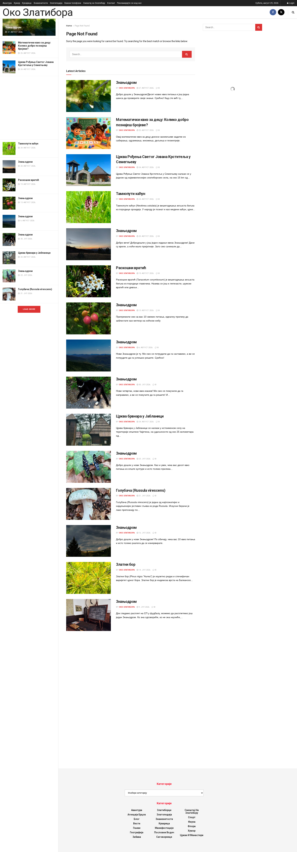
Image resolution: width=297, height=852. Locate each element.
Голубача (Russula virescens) (35, 289)
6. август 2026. (145, 347)
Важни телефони (72, 3)
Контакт (111, 3)
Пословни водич (164, 832)
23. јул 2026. (144, 459)
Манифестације (164, 828)
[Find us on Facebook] (273, 12)
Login (291, 3)
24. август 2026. (146, 167)
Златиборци (164, 810)
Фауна (191, 821)
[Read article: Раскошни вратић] (88, 281)
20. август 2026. (146, 236)
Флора (192, 826)
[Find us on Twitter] (281, 12)
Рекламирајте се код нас (129, 3)
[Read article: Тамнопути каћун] (88, 207)
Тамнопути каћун (28, 143)
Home (69, 26)
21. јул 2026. (144, 496)
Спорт (191, 817)
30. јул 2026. (144, 384)
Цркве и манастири (191, 835)
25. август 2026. (146, 130)
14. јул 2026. (144, 570)
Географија (136, 832)
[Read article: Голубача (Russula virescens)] (88, 504)
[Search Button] (293, 12)
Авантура (7, 3)
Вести (136, 823)
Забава (137, 837)
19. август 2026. (146, 273)
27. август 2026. (146, 88)
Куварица (26, 3)
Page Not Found (82, 26)
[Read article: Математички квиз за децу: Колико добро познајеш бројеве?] (88, 133)
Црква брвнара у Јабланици (34, 252)
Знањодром (13, 27)
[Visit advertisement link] (29, 108)
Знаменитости (41, 3)
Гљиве (136, 828)
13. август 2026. (146, 310)
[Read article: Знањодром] (88, 96)
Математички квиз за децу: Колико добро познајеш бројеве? (34, 45)
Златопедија (56, 3)
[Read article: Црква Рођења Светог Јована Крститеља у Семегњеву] (88, 170)
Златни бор (125, 564)
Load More (29, 309)
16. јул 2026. (144, 533)
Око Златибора (38, 12)
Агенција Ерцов (137, 814)
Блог (137, 819)
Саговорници (164, 837)
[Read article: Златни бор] (88, 578)
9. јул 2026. (144, 607)
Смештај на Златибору (94, 3)
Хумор (17, 3)
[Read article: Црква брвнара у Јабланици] (88, 430)
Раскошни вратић (28, 180)
